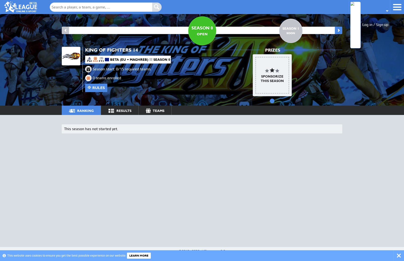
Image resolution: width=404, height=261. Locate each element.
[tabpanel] (272, 75)
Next (338, 30)
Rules (98, 88)
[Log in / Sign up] (369, 7)
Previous (65, 30)
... (334, 110)
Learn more (138, 255)
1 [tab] (272, 101)
